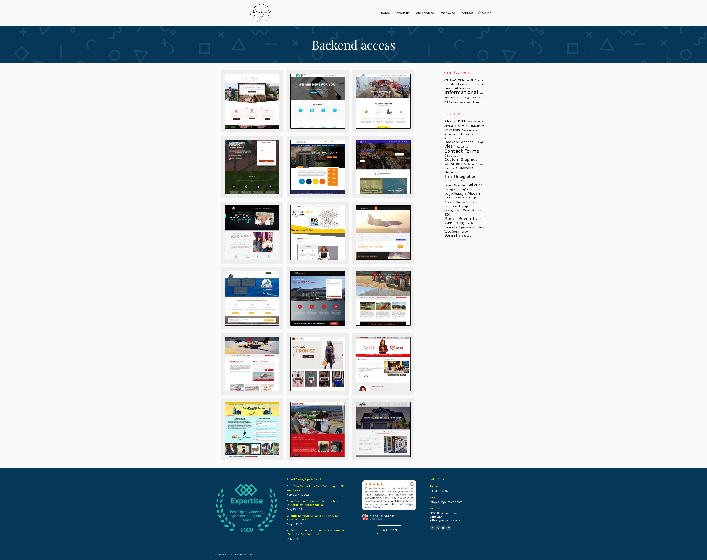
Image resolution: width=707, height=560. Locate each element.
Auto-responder (453, 138)
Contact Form (463, 147)
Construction (454, 84)
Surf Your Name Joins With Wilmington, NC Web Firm (316, 488)
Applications (469, 129)
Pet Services (451, 102)
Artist (447, 79)
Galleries (475, 185)
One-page (449, 202)
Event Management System (456, 181)
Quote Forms (472, 210)
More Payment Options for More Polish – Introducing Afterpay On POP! (313, 502)
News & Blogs (463, 98)
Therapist (478, 102)
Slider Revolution (462, 218)
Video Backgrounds (459, 227)
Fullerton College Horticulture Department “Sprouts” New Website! (315, 532)
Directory (449, 168)
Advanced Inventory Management (464, 125)
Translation (471, 223)
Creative (451, 155)
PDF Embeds (450, 206)
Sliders (448, 222)
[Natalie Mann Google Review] (389, 500)
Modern (474, 193)
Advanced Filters (475, 121)
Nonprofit (477, 97)
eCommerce (475, 84)
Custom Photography (455, 163)
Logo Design (455, 193)
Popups (464, 206)
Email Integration (460, 176)
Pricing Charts (452, 210)
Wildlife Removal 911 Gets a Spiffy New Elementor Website (312, 517)
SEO (447, 214)
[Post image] (252, 101)
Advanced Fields (455, 121)
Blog (479, 142)
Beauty (481, 80)
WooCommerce (456, 231)
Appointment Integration (459, 134)
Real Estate (465, 102)
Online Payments (467, 202)
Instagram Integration (459, 189)
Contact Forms (461, 151)
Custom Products (476, 164)
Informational (461, 92)
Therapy (459, 223)
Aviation (471, 79)
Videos (480, 227)
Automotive (458, 79)
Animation (452, 130)
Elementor (451, 172)
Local (478, 189)
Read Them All (389, 529)
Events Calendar (455, 185)
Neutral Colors (461, 198)
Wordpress (457, 235)
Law (482, 93)
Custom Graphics (460, 159)
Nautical (448, 197)
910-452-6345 (439, 491)
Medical (449, 97)
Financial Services (457, 88)
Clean (449, 146)
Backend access (459, 142)
